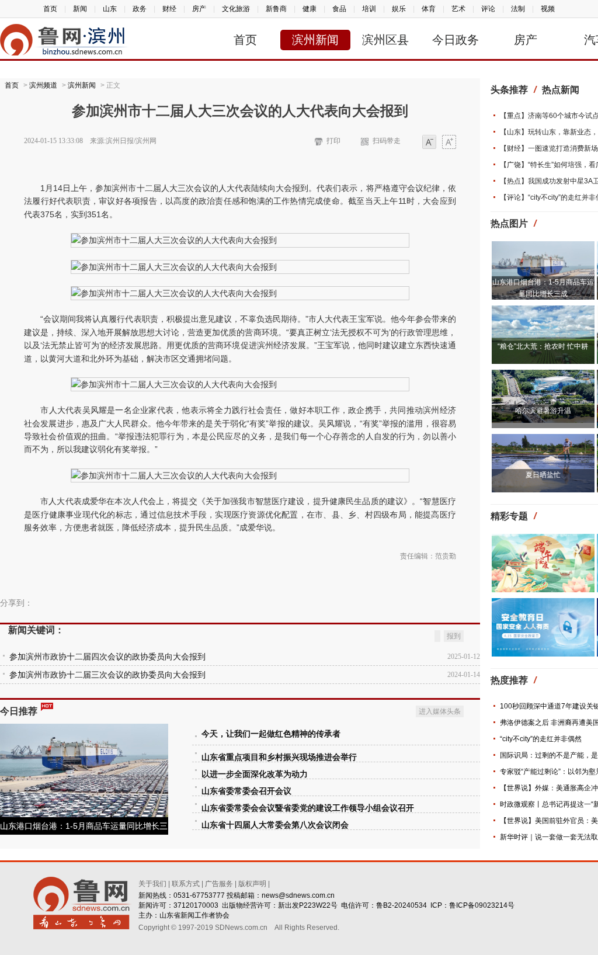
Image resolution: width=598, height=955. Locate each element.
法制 (518, 9)
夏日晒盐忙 (543, 475)
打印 (333, 141)
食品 (339, 9)
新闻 (80, 9)
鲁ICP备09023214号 (481, 905)
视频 (548, 9)
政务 (140, 9)
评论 (488, 9)
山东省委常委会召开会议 (246, 791)
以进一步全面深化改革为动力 (254, 774)
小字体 (429, 143)
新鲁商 (276, 9)
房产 (199, 9)
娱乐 (399, 9)
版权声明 (252, 884)
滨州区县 (385, 39)
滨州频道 (43, 85)
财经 (169, 9)
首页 (50, 9)
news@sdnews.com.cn (298, 895)
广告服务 (219, 884)
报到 (454, 636)
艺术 (458, 9)
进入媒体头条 (440, 711)
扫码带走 (387, 141)
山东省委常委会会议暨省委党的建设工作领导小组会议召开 (307, 808)
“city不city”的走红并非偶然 (541, 739)
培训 (369, 9)
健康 (310, 9)
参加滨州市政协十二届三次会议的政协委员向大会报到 (107, 675)
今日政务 (455, 39)
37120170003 (195, 905)
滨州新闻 (315, 39)
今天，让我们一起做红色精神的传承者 (270, 734)
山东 (110, 9)
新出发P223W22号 (308, 905)
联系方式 (186, 884)
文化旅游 (236, 9)
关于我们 (152, 884)
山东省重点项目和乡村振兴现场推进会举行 (279, 757)
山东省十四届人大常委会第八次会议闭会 (275, 825)
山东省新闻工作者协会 (194, 915)
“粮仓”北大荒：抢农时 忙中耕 (543, 346)
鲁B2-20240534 (401, 905)
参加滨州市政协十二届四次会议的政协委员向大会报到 (107, 656)
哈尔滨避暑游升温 (543, 411)
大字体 (449, 143)
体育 (429, 9)
